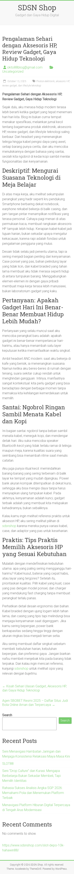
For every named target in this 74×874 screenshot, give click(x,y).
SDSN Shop (37, 7)
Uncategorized (12, 71)
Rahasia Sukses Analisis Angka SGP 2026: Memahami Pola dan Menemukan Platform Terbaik (33, 793)
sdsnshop (9, 526)
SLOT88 (8, 764)
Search (7, 715)
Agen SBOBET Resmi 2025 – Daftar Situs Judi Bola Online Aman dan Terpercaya (35, 703)
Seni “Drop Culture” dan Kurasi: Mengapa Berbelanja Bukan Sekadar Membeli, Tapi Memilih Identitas (31, 776)
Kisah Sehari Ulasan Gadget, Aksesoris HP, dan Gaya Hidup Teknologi (34, 688)
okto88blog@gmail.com (25, 67)
